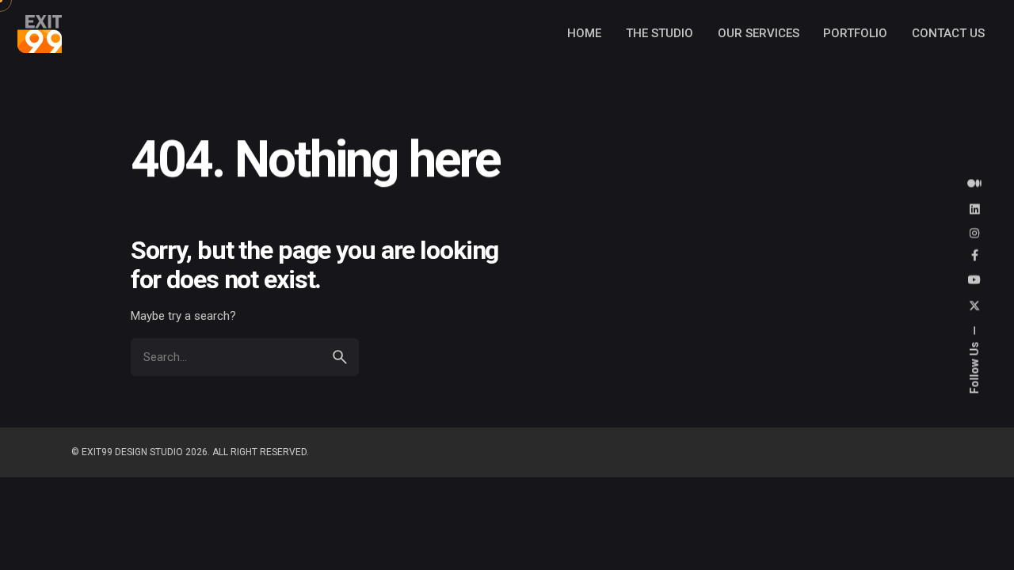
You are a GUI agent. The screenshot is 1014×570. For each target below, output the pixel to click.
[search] (340, 357)
